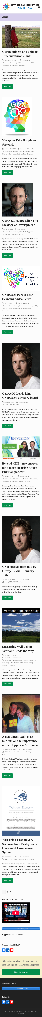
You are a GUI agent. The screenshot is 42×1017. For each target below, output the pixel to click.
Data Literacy (23, 660)
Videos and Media (24, 481)
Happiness (30, 232)
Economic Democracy (26, 306)
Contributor (21, 229)
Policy (31, 663)
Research (5, 665)
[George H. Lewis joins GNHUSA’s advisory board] (21, 366)
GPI (24, 232)
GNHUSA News (28, 151)
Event (6, 582)
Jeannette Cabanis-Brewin (28, 149)
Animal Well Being (11, 63)
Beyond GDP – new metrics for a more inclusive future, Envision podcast (20, 467)
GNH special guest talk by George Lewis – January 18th (19, 571)
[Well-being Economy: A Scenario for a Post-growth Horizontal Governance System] (21, 811)
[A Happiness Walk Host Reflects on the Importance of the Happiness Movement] (21, 713)
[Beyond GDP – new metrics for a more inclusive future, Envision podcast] (21, 448)
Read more (7, 86)
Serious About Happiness (10, 65)
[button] (39, 7)
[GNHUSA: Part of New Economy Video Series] (21, 278)
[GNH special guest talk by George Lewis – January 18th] (21, 539)
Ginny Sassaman (23, 303)
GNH (19, 63)
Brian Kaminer (23, 402)
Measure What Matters (29, 63)
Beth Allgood (26, 60)
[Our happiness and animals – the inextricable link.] (21, 36)
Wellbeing (22, 65)
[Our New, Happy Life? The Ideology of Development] (17, 199)
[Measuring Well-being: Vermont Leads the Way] (21, 625)
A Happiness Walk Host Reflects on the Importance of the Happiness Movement (20, 741)
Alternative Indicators (11, 151)
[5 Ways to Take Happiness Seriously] (17, 116)
